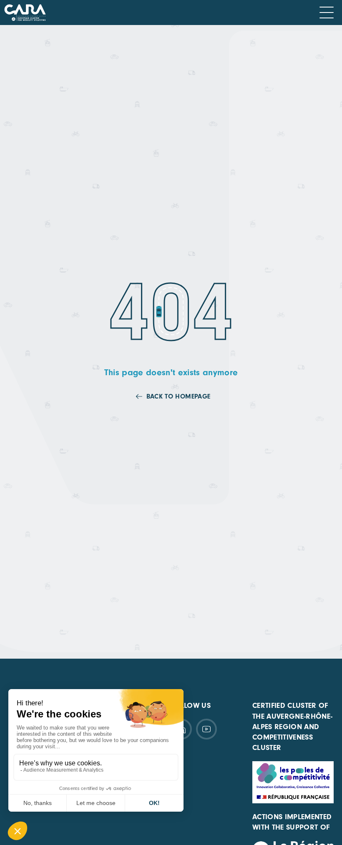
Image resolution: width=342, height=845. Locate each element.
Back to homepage (178, 396)
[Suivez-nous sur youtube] (206, 729)
